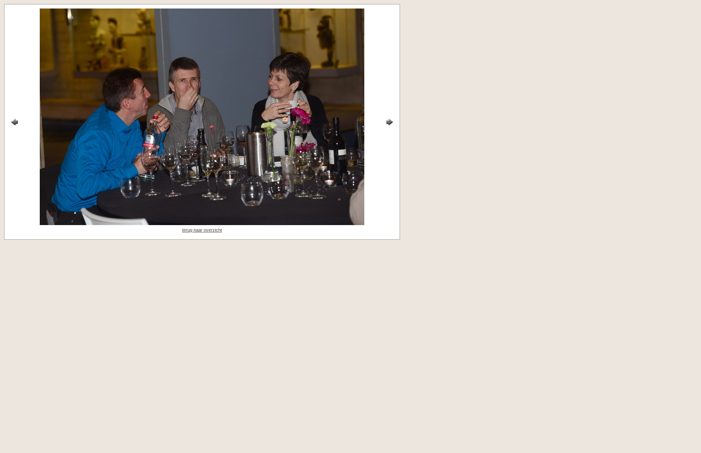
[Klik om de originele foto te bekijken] (202, 223)
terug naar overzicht (202, 230)
